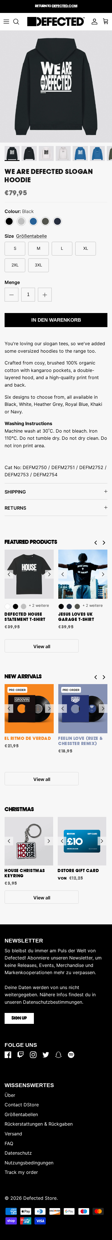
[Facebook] (8, 1054)
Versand (13, 1134)
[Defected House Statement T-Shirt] (29, 574)
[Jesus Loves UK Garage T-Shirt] (82, 574)
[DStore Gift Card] (82, 841)
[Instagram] (33, 1054)
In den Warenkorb (56, 320)
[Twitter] (46, 1054)
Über (10, 1095)
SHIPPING (15, 492)
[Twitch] (20, 1054)
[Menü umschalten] (6, 21)
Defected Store (40, 1198)
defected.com (64, 6)
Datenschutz (18, 1153)
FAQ (9, 1143)
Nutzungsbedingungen (29, 1163)
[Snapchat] (58, 1054)
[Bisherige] (9, 574)
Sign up (19, 1018)
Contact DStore (22, 1104)
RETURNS (15, 508)
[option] (56, 86)
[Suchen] (19, 21)
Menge (12, 282)
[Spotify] (71, 1054)
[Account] (93, 21)
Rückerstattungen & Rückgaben (39, 1124)
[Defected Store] (56, 21)
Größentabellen (21, 1114)
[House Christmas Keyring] (29, 841)
